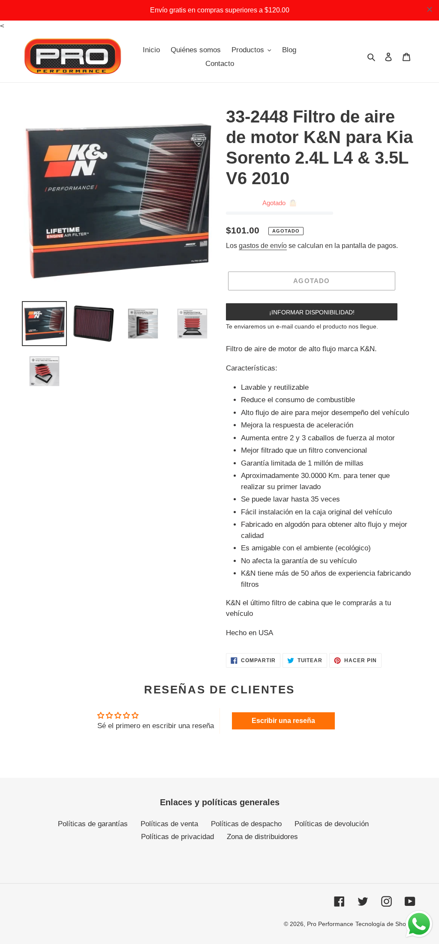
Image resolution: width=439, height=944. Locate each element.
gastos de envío (263, 245)
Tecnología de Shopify (385, 923)
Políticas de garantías (93, 824)
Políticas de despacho (246, 824)
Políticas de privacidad (177, 837)
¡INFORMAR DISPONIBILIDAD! (312, 312)
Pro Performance (330, 923)
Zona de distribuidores (262, 837)
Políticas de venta (169, 824)
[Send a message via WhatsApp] (419, 924)
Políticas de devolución (332, 824)
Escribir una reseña (283, 720)
